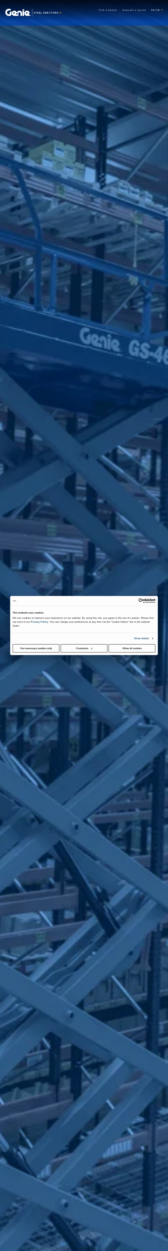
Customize (82, 648)
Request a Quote (134, 10)
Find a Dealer (108, 10)
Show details (141, 638)
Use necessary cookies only (36, 648)
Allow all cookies (132, 648)
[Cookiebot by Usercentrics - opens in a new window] (141, 600)
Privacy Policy (39, 621)
